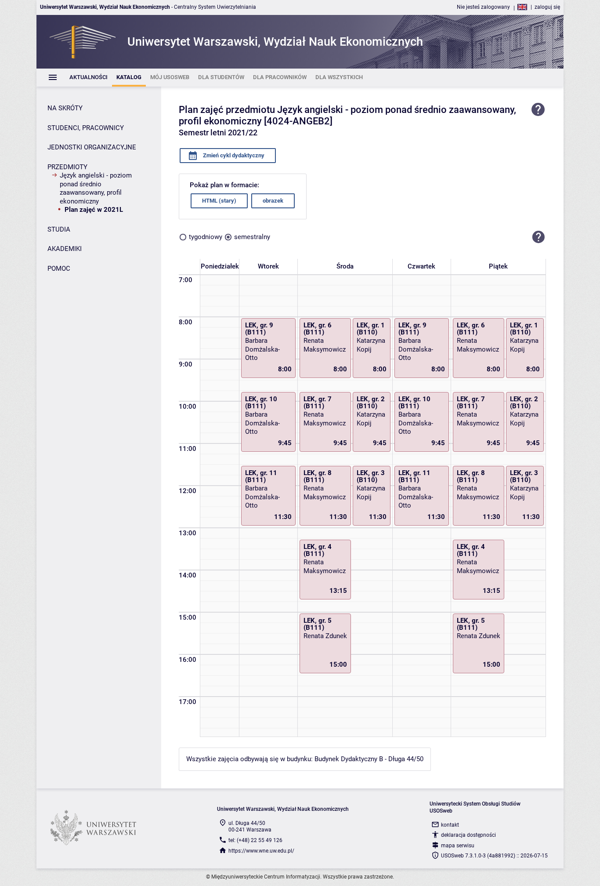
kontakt (450, 825)
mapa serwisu (457, 845)
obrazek (273, 200)
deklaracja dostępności (468, 835)
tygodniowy (205, 237)
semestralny (252, 237)
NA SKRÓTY (65, 108)
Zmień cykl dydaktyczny (233, 155)
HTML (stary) (219, 200)
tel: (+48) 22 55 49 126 (255, 840)
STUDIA (58, 229)
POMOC (58, 268)
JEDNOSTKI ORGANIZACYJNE (91, 147)
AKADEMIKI (64, 249)
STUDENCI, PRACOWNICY (85, 128)
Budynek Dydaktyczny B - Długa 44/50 (368, 759)
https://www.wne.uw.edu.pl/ (261, 851)
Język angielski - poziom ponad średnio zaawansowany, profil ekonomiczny (96, 188)
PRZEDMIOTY (67, 167)
